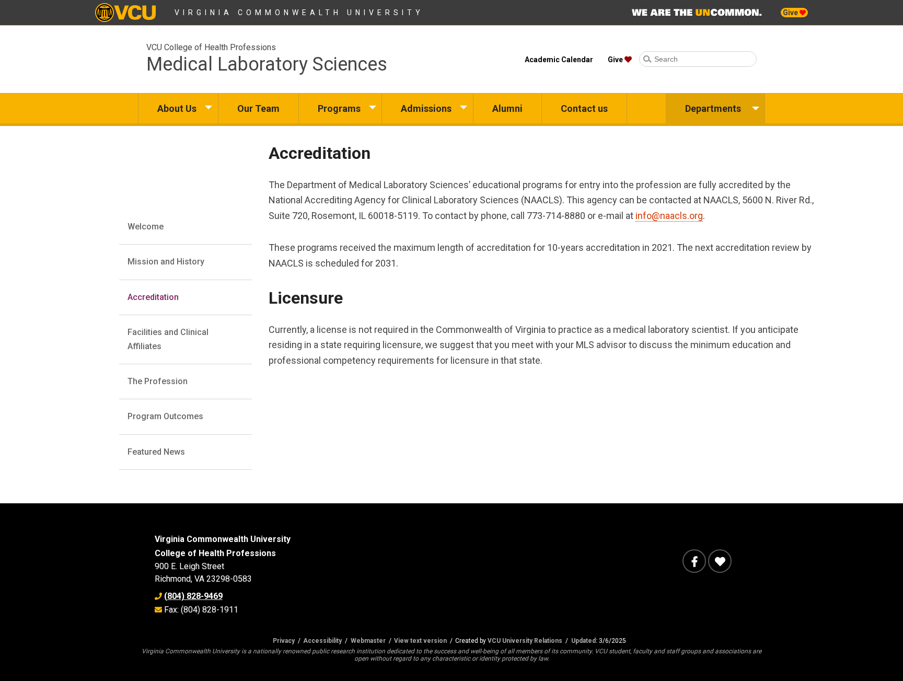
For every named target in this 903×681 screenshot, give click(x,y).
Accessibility (322, 640)
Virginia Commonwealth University (299, 12)
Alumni (507, 108)
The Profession (158, 381)
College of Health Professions (215, 553)
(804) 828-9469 (193, 596)
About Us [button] (176, 108)
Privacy (284, 640)
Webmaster (368, 640)
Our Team (258, 108)
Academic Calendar (559, 59)
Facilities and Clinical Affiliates (168, 339)
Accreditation (153, 297)
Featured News (156, 452)
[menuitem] (178, 108)
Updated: (584, 640)
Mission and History (166, 262)
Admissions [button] (426, 108)
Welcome (146, 227)
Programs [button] (339, 108)
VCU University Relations (525, 640)
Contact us (584, 108)
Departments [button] (713, 108)
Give (791, 12)
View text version (420, 640)
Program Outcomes (165, 416)
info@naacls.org (669, 215)
